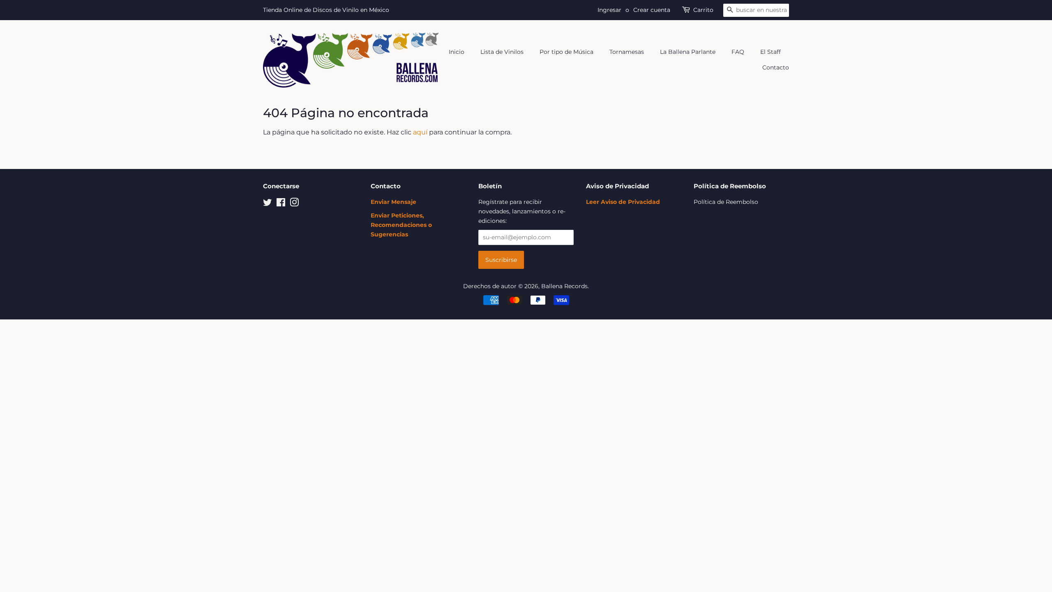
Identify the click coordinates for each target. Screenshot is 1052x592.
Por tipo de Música (566, 52)
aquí (420, 132)
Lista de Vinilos (502, 52)
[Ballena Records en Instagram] (294, 204)
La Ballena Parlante (687, 52)
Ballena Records (564, 286)
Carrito (703, 10)
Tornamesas (626, 52)
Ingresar (609, 10)
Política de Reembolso (726, 202)
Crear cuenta (651, 10)
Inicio (456, 52)
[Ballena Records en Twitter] (267, 204)
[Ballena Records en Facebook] (281, 204)
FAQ (737, 52)
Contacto (775, 67)
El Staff (770, 52)
